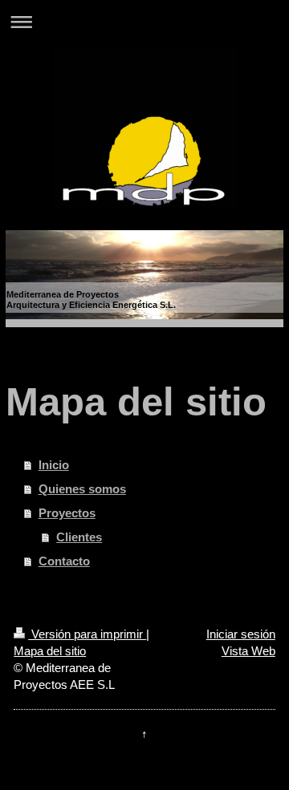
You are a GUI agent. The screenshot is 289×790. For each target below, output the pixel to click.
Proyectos (67, 513)
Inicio (54, 465)
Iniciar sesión (240, 634)
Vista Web (248, 651)
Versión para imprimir (87, 634)
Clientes (79, 537)
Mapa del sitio (50, 651)
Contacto (64, 561)
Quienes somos (82, 489)
